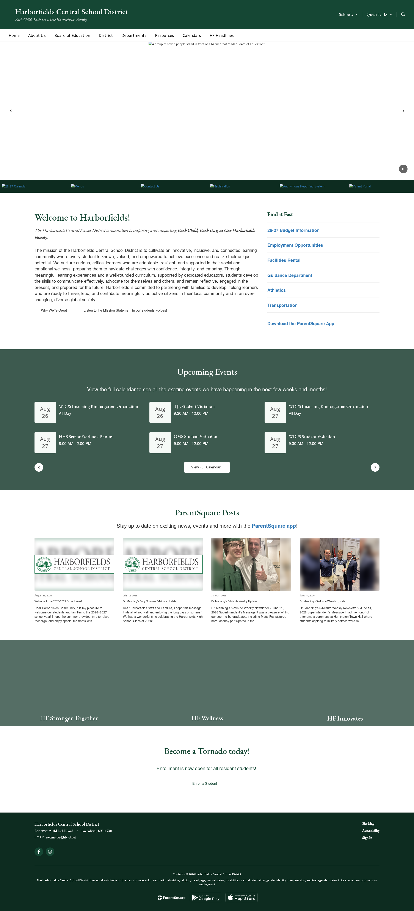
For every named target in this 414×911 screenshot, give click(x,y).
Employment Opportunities (295, 245)
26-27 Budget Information (293, 230)
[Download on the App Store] (241, 897)
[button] (348, 14)
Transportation (282, 305)
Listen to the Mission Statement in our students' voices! (125, 310)
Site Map (368, 823)
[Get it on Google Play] (206, 897)
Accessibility (371, 830)
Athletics (277, 290)
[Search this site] (403, 14)
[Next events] (375, 467)
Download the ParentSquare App (300, 323)
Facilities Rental (284, 260)
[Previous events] (38, 467)
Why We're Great (54, 310)
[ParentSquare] (172, 897)
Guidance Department (290, 275)
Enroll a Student (204, 783)
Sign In (367, 837)
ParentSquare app (274, 525)
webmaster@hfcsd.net (61, 837)
